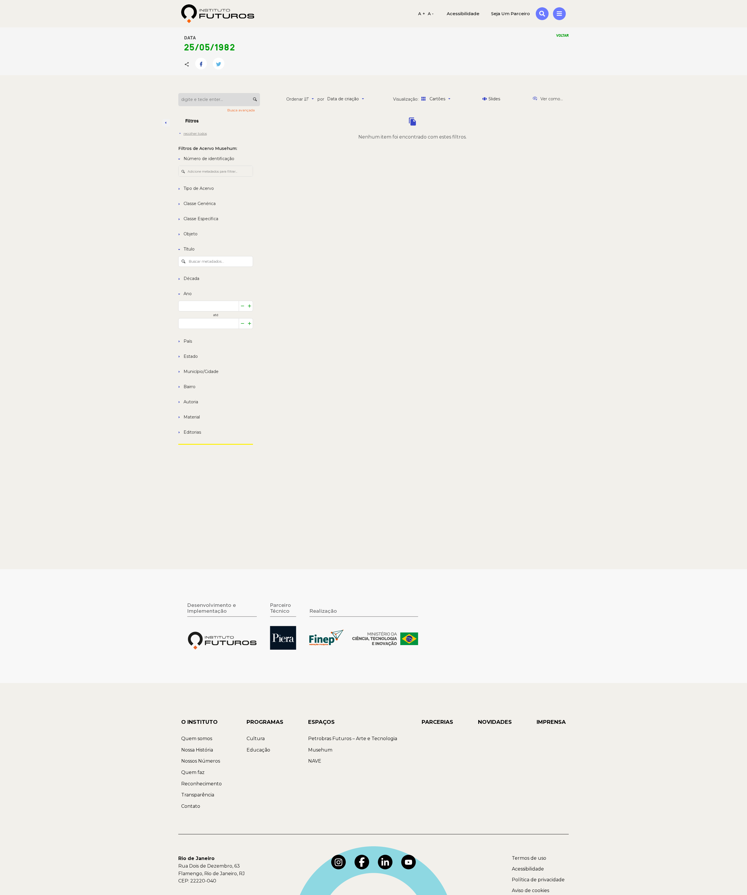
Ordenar (294, 99)
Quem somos (196, 738)
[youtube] (408, 862)
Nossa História (197, 750)
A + (421, 14)
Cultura (256, 738)
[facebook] (362, 862)
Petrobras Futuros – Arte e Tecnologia (352, 738)
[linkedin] (385, 862)
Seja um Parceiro (510, 13)
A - (431, 14)
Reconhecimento (201, 784)
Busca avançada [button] (241, 110)
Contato (190, 806)
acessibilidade (463, 13)
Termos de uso (529, 858)
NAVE (314, 761)
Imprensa (551, 722)
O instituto (199, 722)
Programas (265, 722)
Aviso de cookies (530, 890)
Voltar (562, 35)
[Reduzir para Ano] (242, 306)
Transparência (197, 795)
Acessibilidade (528, 869)
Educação (258, 750)
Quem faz (193, 772)
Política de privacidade (538, 879)
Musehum (320, 750)
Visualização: (406, 99)
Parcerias (437, 722)
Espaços (321, 722)
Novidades (495, 722)
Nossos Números (200, 761)
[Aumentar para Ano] (249, 306)
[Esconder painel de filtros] (166, 123)
